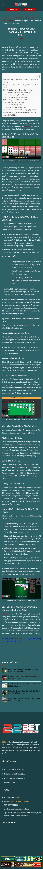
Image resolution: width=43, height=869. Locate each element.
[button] (3, 3)
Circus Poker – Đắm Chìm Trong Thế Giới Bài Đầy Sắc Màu (24, 678)
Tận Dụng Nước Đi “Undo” (16, 102)
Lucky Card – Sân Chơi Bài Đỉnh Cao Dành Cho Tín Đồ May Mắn (24, 692)
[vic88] (21, 858)
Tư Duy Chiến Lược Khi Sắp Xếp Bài (19, 92)
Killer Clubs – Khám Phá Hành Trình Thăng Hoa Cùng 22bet (24, 699)
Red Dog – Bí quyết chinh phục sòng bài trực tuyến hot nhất (23, 670)
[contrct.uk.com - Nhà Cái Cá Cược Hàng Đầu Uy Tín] (21, 4)
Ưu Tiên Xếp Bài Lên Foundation (18, 97)
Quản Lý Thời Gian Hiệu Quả (17, 107)
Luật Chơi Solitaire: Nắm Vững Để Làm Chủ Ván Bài (20, 86)
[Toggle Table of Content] (36, 76)
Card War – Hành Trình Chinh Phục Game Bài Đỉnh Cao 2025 (24, 685)
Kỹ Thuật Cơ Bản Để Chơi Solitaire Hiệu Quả (19, 90)
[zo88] (21, 864)
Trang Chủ (5, 18)
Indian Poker (18, 639)
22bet (26, 126)
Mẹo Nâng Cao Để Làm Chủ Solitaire (16, 100)
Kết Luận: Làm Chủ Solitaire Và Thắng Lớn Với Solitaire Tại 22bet (20, 113)
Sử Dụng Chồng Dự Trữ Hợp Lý (18, 95)
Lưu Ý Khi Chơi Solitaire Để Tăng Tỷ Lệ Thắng (20, 110)
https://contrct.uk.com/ (20, 801)
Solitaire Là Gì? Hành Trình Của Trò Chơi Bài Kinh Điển (21, 81)
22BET (17, 797)
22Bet (4, 742)
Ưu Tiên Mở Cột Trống (15, 105)
